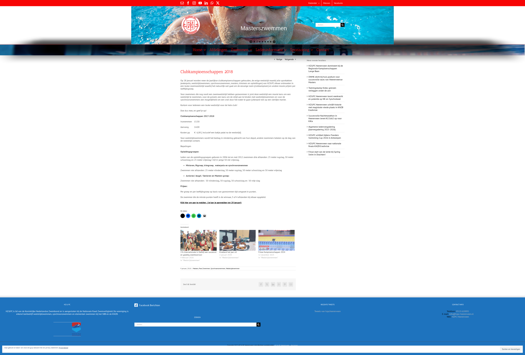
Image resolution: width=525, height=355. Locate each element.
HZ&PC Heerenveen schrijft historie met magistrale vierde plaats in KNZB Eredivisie (325, 107)
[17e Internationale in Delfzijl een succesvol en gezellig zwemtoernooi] (198, 240)
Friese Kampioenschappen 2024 (271, 252)
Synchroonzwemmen (218, 268)
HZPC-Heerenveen (460, 316)
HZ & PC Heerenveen (282, 345)
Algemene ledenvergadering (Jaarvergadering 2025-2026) (322, 128)
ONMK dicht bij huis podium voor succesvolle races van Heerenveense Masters (325, 79)
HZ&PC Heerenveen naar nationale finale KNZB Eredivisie (324, 145)
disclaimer (294, 345)
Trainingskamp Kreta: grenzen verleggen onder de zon (322, 89)
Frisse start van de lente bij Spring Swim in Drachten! (324, 153)
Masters (195, 268)
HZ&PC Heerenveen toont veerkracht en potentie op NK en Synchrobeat (325, 97)
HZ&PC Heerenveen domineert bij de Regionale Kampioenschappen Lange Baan (325, 68)
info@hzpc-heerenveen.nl (461, 314)
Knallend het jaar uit (228, 252)
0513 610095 (462, 311)
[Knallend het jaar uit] (237, 240)
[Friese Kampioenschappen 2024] (276, 240)
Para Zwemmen (204, 268)
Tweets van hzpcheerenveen (327, 311)
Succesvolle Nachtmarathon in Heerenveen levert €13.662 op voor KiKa (325, 118)
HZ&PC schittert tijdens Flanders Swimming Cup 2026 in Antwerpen (324, 136)
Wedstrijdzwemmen (233, 268)
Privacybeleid (63, 348)
